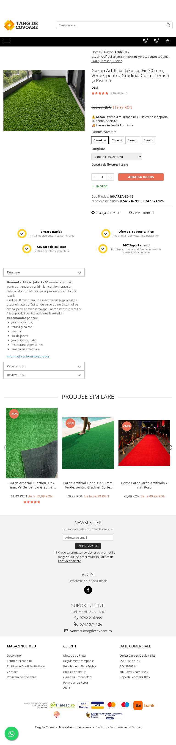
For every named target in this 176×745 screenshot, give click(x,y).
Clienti (69, 646)
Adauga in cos (141, 177)
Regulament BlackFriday (79, 666)
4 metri (148, 140)
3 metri (133, 140)
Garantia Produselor (77, 677)
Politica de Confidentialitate (25, 666)
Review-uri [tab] (16, 375)
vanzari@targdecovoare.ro (90, 630)
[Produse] (7, 42)
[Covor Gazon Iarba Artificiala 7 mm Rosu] (144, 443)
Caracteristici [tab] (16, 366)
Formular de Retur (75, 682)
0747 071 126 (90, 624)
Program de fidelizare (21, 677)
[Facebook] (88, 590)
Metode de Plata (74, 655)
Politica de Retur (74, 672)
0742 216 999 (90, 617)
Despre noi (14, 655)
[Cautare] (168, 25)
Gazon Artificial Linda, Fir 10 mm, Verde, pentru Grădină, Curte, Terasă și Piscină (88, 485)
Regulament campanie (78, 661)
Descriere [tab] (13, 272)
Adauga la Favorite (108, 212)
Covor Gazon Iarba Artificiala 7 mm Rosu (144, 485)
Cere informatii (143, 212)
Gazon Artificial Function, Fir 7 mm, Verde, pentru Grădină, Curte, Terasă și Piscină (32, 485)
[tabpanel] (44, 100)
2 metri (117, 140)
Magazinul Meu (21, 646)
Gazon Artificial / (117, 52)
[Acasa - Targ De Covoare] (26, 25)
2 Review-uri (119, 93)
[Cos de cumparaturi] (168, 41)
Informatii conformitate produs (28, 356)
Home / (97, 52)
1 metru (100, 140)
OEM (94, 87)
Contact (12, 672)
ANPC (67, 688)
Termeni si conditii (19, 661)
